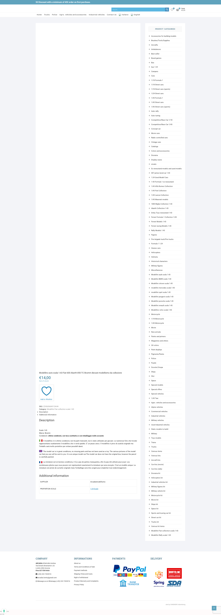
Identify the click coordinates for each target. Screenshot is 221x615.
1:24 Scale (94, 489)
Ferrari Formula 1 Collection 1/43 (164, 217)
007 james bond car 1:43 (160, 173)
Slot (152, 376)
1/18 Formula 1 (157, 80)
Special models (157, 385)
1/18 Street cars (157, 85)
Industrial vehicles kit (159, 482)
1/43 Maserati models (159, 199)
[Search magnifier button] (167, 9)
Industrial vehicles (97, 15)
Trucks (47, 15)
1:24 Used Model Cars (159, 177)
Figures (154, 235)
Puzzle (153, 363)
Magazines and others (159, 341)
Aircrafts (154, 45)
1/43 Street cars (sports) (160, 107)
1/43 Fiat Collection (158, 191)
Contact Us (111, 15)
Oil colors (155, 345)
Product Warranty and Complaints (86, 581)
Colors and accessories (160, 151)
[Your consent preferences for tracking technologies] (4, 611)
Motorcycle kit (156, 495)
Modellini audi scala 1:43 (160, 275)
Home (39, 15)
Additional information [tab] (47, 415)
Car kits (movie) (157, 464)
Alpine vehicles (157, 407)
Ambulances (156, 49)
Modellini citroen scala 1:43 (162, 283)
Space (153, 381)
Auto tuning (155, 116)
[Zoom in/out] (1, 611)
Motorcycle (155, 314)
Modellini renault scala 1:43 (161, 305)
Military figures (157, 266)
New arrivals (156, 332)
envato (153, 164)
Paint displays (156, 350)
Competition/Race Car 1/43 (161, 124)
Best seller (155, 54)
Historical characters (159, 261)
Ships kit (154, 504)
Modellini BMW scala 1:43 (161, 279)
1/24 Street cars (157, 93)
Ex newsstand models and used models (166, 169)
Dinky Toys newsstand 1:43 (161, 213)
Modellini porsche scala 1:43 (162, 301)
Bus (152, 63)
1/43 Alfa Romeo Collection (162, 186)
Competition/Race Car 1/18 (161, 120)
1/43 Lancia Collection (160, 195)
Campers (154, 71)
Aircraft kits (155, 460)
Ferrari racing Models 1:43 (161, 226)
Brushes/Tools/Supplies (160, 40)
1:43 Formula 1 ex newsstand (162, 182)
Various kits (156, 456)
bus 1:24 (154, 67)
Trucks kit (155, 522)
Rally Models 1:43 (158, 230)
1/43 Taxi (154, 398)
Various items (156, 451)
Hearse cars (156, 248)
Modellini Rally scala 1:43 (161, 535)
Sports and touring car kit (161, 513)
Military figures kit (158, 487)
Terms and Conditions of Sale (84, 567)
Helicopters (155, 252)
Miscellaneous (157, 270)
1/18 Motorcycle (157, 319)
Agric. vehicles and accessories (73, 15)
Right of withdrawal (81, 577)
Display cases (156, 160)
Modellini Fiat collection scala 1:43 (60, 409)
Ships (153, 372)
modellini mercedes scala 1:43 (163, 288)
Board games (156, 58)
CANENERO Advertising (177, 604)
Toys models (156, 438)
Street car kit (156, 517)
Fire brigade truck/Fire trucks (162, 239)
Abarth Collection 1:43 (159, 208)
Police (54, 15)
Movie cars (155, 133)
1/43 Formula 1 (157, 98)
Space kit (154, 509)
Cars (153, 76)
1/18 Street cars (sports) (160, 89)
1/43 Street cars (157, 102)
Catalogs (154, 146)
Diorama (154, 155)
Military (154, 434)
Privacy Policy (79, 585)
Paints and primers (158, 336)
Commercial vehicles (159, 411)
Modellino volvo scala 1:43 (161, 310)
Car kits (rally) (156, 469)
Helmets (154, 257)
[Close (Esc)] (8, 611)
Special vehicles (157, 394)
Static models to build (159, 429)
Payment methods (80, 570)
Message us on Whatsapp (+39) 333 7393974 (53, 581)
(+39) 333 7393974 (44, 574)
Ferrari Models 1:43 (158, 222)
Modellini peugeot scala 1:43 (162, 297)
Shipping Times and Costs (83, 574)
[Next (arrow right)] (3, 614)
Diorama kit (155, 473)
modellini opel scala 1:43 (160, 292)
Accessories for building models (163, 36)
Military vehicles (157, 420)
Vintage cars (156, 142)
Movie (153, 328)
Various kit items (157, 526)
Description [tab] (43, 412)
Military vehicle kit (158, 491)
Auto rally (155, 111)
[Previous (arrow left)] (1, 614)
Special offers (156, 389)
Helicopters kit (157, 478)
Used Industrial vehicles (160, 425)
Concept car (156, 129)
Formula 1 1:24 (157, 244)
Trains (153, 442)
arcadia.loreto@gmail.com (47, 578)
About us (77, 563)
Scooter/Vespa (157, 367)
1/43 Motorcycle (157, 323)
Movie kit (154, 500)
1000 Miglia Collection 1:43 (161, 204)
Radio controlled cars (159, 138)
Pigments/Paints (157, 354)
